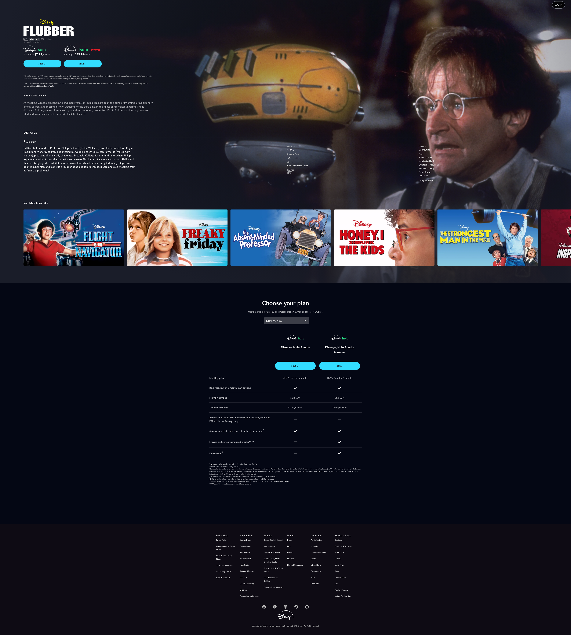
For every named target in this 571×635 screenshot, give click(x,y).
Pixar (289, 546)
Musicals (314, 546)
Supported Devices (247, 571)
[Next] (565, 237)
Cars (336, 584)
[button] (250, 535)
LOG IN (558, 4)
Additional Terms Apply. (45, 86)
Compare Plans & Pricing (273, 587)
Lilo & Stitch (339, 565)
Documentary (316, 571)
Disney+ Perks (245, 546)
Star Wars (291, 559)
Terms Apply (215, 464)
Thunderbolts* (340, 577)
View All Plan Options (34, 95)
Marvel (290, 553)
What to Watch (245, 559)
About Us (243, 577)
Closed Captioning (247, 584)
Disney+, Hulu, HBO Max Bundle (273, 570)
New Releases (245, 553)
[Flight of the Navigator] (73, 237)
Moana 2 (338, 559)
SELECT (42, 63)
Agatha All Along (341, 590)
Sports (313, 559)
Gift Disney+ (244, 590)
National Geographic (295, 565)
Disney (289, 540)
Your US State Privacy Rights (224, 557)
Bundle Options (269, 546)
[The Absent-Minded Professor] (280, 237)
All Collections (316, 540)
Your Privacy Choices (223, 572)
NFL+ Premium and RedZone (271, 579)
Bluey (337, 571)
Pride (313, 577)
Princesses (315, 584)
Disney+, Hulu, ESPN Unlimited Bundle (272, 560)
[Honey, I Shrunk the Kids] (384, 237)
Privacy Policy (221, 540)
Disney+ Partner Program (249, 596)
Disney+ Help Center (281, 481)
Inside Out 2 (339, 553)
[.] (264, 607)
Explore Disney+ (246, 540)
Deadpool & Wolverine (343, 546)
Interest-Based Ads (223, 578)
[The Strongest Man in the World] (487, 237)
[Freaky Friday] (177, 237)
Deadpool (338, 540)
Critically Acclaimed (318, 553)
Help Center (244, 565)
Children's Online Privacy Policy (225, 548)
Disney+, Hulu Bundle (272, 553)
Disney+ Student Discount (273, 540)
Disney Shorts (316, 565)
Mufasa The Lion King (343, 596)
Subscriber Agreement (224, 565)
